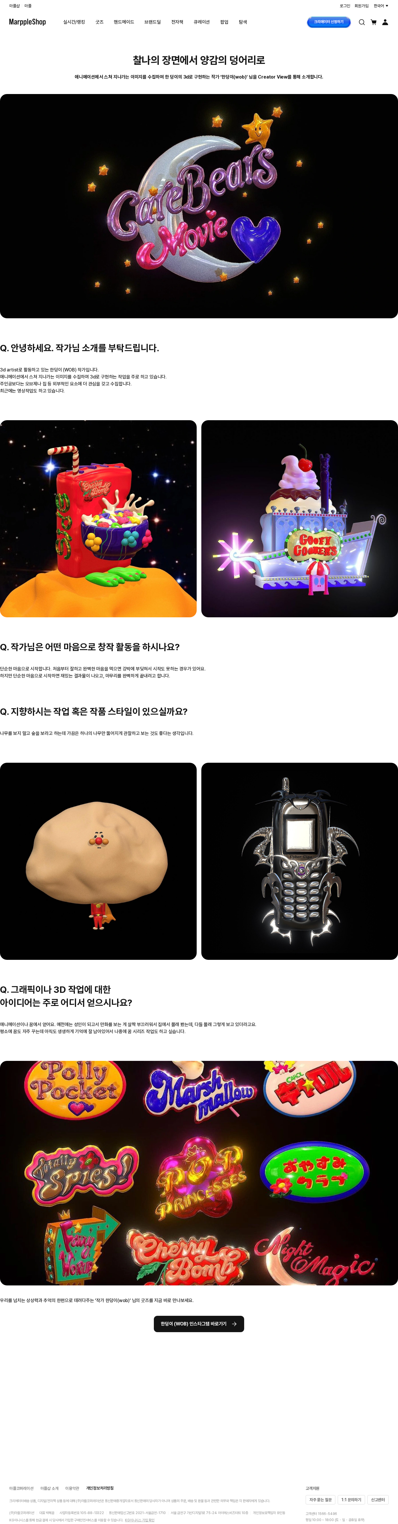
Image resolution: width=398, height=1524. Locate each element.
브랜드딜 (153, 22)
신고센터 (378, 1499)
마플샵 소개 (49, 1488)
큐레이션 (202, 22)
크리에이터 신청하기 (328, 22)
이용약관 (72, 1488)
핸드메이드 (124, 22)
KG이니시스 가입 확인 (139, 1520)
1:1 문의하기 (351, 1499)
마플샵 (14, 6)
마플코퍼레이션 (21, 1488)
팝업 (224, 22)
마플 (27, 6)
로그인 (345, 6)
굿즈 (100, 22)
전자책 (177, 22)
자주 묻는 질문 (320, 1499)
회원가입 (361, 6)
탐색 (243, 22)
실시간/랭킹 (74, 22)
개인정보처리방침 (100, 1488)
